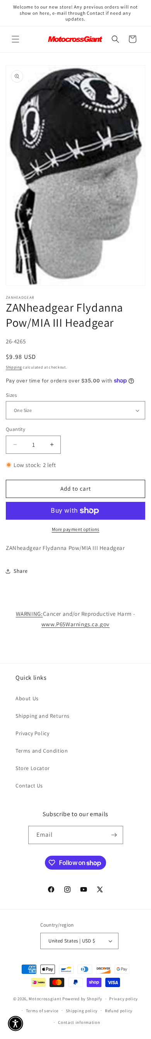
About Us (27, 698)
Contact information (79, 1022)
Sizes (11, 395)
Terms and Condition (41, 750)
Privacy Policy (32, 733)
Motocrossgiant (45, 998)
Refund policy (118, 1010)
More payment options (76, 529)
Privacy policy (123, 998)
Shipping (14, 367)
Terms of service (42, 1010)
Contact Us (29, 785)
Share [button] (21, 570)
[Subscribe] (114, 835)
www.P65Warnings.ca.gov (75, 624)
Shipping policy (82, 1010)
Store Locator (32, 768)
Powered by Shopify (82, 998)
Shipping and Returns (42, 715)
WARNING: (29, 613)
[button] (15, 39)
